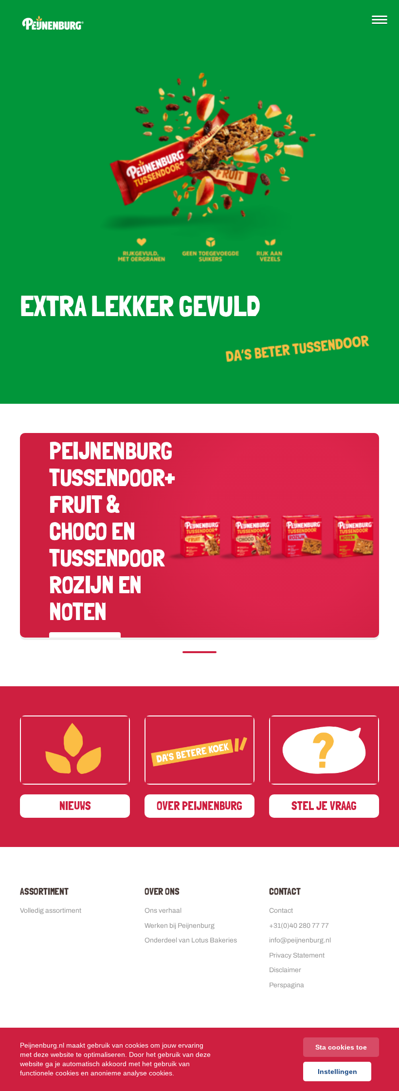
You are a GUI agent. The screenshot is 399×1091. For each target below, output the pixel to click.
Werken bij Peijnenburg (180, 925)
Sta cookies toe (341, 1047)
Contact (281, 910)
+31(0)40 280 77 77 (299, 925)
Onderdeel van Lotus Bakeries (191, 940)
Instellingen (337, 1071)
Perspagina (286, 985)
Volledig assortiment (50, 910)
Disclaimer (285, 970)
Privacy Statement (297, 955)
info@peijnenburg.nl (300, 940)
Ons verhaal (163, 910)
